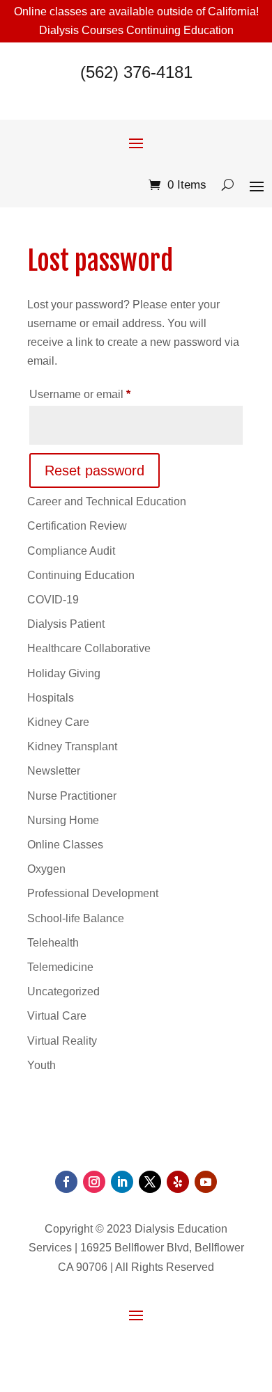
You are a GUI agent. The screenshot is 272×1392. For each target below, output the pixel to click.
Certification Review (77, 526)
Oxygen (46, 869)
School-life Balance (75, 918)
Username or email (102, 394)
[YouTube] (206, 1182)
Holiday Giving (63, 673)
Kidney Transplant (72, 746)
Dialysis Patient (66, 624)
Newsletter (53, 771)
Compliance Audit (71, 551)
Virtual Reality (62, 1041)
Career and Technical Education (106, 501)
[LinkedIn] (122, 1182)
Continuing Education (81, 575)
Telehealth (53, 943)
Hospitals (50, 698)
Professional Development (92, 893)
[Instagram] (94, 1182)
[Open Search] (228, 185)
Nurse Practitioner (71, 796)
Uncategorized (63, 991)
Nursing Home (63, 820)
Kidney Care (58, 722)
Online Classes (65, 845)
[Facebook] (66, 1182)
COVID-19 (53, 600)
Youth (41, 1065)
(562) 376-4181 (136, 72)
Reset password (94, 470)
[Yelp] (178, 1182)
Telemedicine (60, 967)
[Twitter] (150, 1182)
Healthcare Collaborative (89, 648)
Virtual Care (56, 1016)
